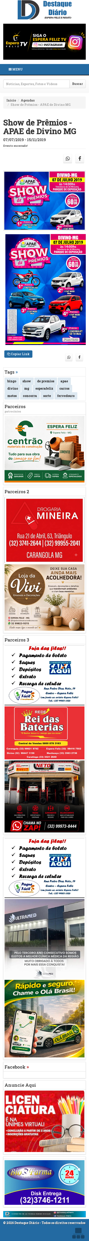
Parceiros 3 (17, 640)
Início (11, 100)
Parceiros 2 (17, 492)
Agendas (28, 100)
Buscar (77, 84)
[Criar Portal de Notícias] (78, 1233)
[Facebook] (79, 158)
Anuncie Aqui (20, 1085)
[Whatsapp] (67, 158)
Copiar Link (20, 354)
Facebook (17, 1067)
